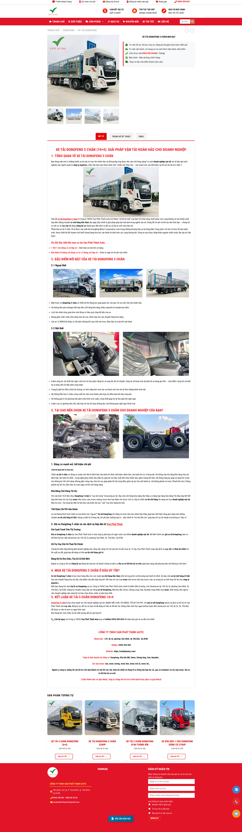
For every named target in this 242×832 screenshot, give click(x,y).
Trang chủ (53, 30)
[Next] (114, 71)
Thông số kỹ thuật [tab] (121, 136)
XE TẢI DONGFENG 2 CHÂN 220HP (102, 743)
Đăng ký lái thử (112, 2)
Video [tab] (141, 136)
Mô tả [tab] (101, 136)
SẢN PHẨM (94, 21)
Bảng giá (163, 2)
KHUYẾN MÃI (132, 21)
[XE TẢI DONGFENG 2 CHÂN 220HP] (102, 717)
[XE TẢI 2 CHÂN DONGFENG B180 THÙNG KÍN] (139, 717)
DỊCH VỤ (115, 21)
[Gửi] (192, 21)
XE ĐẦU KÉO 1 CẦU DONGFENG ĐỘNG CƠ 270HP (177, 743)
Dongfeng (68, 30)
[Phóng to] (50, 103)
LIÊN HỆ (165, 21)
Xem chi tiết (62, 756)
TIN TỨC (150, 21)
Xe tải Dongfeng (87, 30)
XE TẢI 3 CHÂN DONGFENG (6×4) (64, 743)
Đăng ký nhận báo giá (138, 2)
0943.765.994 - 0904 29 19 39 (65, 798)
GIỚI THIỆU (76, 21)
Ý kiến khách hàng (63, 2)
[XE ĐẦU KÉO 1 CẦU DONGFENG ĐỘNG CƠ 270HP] (177, 717)
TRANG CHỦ (58, 21)
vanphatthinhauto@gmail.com (66, 802)
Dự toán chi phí (88, 2)
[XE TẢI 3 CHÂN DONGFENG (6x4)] (64, 717)
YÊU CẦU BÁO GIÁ (122, 818)
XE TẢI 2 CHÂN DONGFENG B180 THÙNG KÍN (139, 743)
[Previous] (52, 71)
